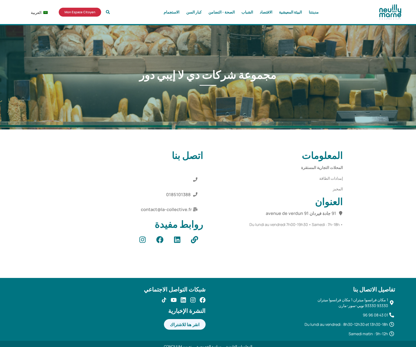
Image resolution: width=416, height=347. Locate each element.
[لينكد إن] (183, 300)
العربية (39, 12)
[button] (107, 12)
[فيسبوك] (203, 300)
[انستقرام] (193, 300)
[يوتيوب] (174, 300)
